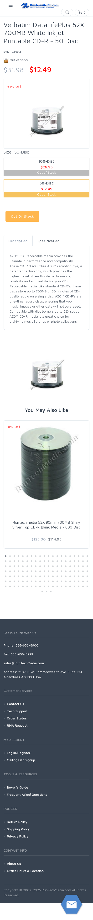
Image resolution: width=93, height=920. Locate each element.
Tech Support (17, 711)
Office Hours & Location (25, 871)
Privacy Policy (17, 836)
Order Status (17, 718)
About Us (14, 863)
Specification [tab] (49, 241)
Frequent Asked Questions (27, 794)
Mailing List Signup (21, 760)
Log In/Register (18, 753)
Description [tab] (18, 241)
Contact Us (15, 704)
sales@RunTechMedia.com (24, 663)
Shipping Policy (18, 829)
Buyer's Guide (17, 787)
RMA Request (17, 725)
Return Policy (17, 822)
